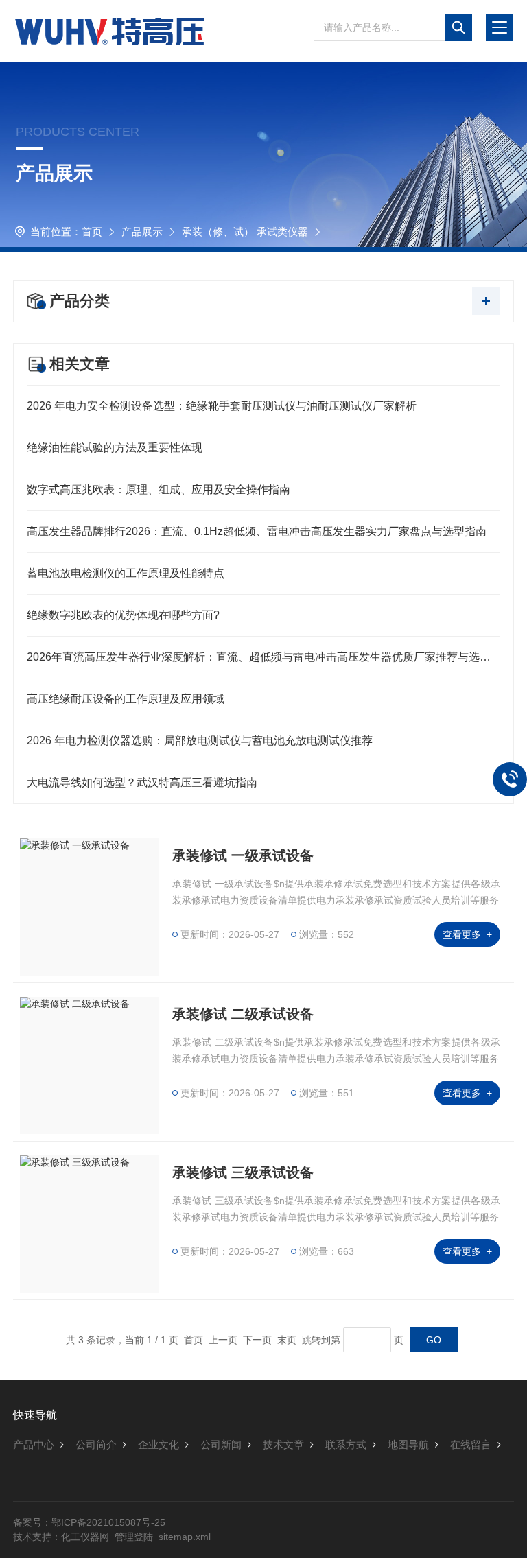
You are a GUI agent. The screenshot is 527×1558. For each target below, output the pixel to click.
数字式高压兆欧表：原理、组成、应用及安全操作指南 (158, 489)
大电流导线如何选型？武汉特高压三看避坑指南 (142, 782)
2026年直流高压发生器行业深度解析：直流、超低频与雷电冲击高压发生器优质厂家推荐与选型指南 (263, 657)
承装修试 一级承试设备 (243, 855)
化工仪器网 (85, 1536)
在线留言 (470, 1444)
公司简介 (96, 1444)
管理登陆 (134, 1536)
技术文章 (283, 1444)
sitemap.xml (185, 1536)
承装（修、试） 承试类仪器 (245, 231)
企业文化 (158, 1444)
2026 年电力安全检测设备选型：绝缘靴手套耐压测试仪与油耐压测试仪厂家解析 (222, 406)
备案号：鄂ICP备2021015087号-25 (89, 1522)
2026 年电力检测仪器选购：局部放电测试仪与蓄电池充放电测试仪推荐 (200, 740)
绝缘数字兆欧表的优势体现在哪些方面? (123, 615)
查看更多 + (467, 934)
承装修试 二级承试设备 (243, 1014)
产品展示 (142, 231)
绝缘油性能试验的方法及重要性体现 (114, 447)
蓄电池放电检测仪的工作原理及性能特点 (125, 573)
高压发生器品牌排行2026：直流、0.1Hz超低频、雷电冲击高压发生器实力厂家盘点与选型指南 (257, 531)
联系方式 (345, 1444)
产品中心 (33, 1444)
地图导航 (408, 1444)
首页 (92, 231)
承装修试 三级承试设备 (243, 1172)
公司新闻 (221, 1444)
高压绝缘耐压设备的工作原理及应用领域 (125, 699)
